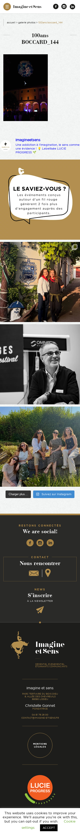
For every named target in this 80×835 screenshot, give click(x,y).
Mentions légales (40, 745)
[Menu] (7, 6)
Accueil (11, 22)
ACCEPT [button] (49, 827)
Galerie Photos (26, 22)
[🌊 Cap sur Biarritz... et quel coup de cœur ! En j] (40, 282)
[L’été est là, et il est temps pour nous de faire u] (40, 447)
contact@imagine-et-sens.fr (40, 718)
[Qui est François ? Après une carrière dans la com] (40, 364)
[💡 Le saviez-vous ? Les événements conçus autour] (40, 200)
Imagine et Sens (27, 8)
